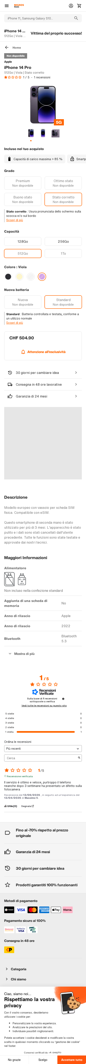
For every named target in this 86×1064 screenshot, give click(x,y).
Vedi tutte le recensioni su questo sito (44, 705)
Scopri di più (14, 220)
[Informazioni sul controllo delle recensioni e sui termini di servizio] (63, 698)
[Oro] (19, 277)
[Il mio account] (70, 5)
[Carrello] (79, 5)
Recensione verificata (20, 776)
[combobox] (37, 18)
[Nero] (8, 277)
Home (17, 47)
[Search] (76, 18)
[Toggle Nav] (6, 5)
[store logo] (19, 5)
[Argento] (31, 277)
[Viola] (42, 277)
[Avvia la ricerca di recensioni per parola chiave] (79, 757)
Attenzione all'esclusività (46, 351)
